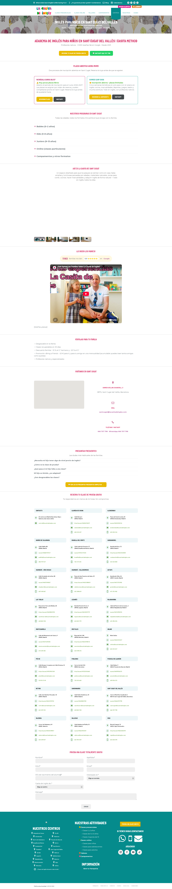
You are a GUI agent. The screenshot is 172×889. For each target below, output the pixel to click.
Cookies (119, 885)
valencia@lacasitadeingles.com (47, 735)
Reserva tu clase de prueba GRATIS (74, 53)
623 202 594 (113, 739)
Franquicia (95, 885)
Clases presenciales (89, 827)
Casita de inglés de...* (43, 783)
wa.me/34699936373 (116, 671)
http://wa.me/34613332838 (118, 553)
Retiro (56, 843)
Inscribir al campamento (100, 97)
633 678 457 (42, 739)
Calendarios (118, 3)
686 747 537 (42, 562)
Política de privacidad (40, 886)
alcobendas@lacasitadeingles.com (120, 527)
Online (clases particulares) (51, 149)
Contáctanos (96, 3)
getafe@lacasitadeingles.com (118, 587)
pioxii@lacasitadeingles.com (47, 676)
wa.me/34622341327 (116, 640)
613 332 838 (113, 562)
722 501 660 (77, 680)
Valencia (56, 859)
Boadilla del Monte (38, 843)
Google (106, 259)
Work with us (104, 885)
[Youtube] (134, 3)
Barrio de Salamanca (38, 839)
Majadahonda (38, 859)
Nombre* (39, 758)
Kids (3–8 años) (44, 134)
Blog (107, 3)
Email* (89, 766)
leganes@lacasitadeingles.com (83, 616)
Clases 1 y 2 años (89, 830)
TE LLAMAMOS (137, 7)
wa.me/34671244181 (44, 642)
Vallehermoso (56, 856)
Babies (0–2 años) (46, 126)
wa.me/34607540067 (44, 582)
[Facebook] (131, 3)
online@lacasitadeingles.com (118, 644)
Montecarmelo (38, 862)
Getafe (39, 852)
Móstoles (38, 865)
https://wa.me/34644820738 (47, 612)
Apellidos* (91, 758)
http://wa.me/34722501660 (82, 671)
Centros (71, 28)
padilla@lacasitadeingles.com (47, 557)
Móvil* (37, 766)
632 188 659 (77, 591)
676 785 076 (113, 621)
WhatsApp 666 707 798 (118, 431)
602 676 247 (77, 532)
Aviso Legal (126, 885)
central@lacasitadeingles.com (47, 523)
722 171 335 (77, 562)
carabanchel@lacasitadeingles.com (120, 557)
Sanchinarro (56, 846)
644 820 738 (42, 621)
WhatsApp (59, 99)
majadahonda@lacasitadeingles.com (120, 616)
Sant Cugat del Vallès (57, 849)
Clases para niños (89, 843)
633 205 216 (113, 532)
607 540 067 (42, 591)
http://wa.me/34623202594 (118, 730)
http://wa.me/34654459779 (82, 612)
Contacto (112, 885)
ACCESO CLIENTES (124, 7)
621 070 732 (42, 710)
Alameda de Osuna (38, 833)
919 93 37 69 (42, 680)
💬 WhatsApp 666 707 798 (101, 53)
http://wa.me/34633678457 (46, 730)
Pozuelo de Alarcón (56, 839)
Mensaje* (39, 792)
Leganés (38, 856)
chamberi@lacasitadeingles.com (48, 587)
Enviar (86, 806)
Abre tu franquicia (90, 869)
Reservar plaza (44, 99)
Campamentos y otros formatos (53, 156)
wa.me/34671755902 (116, 582)
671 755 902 (113, 591)
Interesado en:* (93, 775)
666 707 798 (103, 431)
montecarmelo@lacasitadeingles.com (49, 646)
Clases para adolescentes (92, 847)
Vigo (56, 862)
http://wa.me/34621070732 (46, 701)
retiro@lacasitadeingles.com (47, 705)
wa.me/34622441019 (80, 730)
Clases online (86, 840)
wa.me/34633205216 (116, 523)
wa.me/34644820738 (80, 701)
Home (64, 28)
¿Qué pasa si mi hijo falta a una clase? (50, 469)
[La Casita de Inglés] (46, 823)
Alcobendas (38, 836)
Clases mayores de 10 (91, 837)
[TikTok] (137, 3)
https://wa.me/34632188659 (82, 582)
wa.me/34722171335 (80, 553)
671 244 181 (42, 650)
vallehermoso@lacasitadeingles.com (84, 587)
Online (56, 865)
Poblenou (56, 836)
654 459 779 (77, 621)
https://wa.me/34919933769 (47, 671)
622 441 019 (77, 739)
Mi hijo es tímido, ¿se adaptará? (47, 473)
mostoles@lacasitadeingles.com (83, 646)
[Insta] (128, 3)
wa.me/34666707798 (116, 701)
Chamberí (38, 849)
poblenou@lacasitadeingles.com (83, 676)
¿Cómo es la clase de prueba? (46, 465)
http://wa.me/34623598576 (82, 642)
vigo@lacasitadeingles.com (118, 735)
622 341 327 (113, 649)
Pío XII (56, 833)
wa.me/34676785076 (116, 612)
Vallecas (56, 852)
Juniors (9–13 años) (46, 141)
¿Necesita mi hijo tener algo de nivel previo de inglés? (57, 461)
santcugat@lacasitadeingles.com (113, 412)
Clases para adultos (90, 850)
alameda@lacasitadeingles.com (83, 527)
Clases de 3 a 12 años (90, 834)
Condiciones (134, 885)
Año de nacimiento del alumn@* (48, 775)
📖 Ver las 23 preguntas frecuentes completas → (86, 485)
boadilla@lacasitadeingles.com (83, 557)
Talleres (84, 853)
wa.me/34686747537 (44, 553)
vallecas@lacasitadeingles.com (83, 735)
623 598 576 (77, 650)
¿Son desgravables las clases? (46, 477)
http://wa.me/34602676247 (82, 523)
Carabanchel (38, 846)
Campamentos (87, 856)
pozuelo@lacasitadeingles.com (119, 676)
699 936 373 (113, 680)
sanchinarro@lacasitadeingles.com (48, 616)
